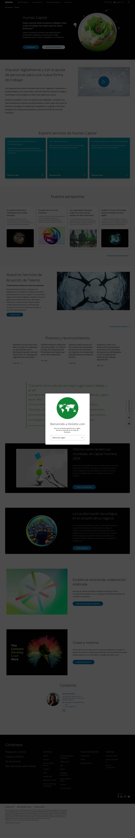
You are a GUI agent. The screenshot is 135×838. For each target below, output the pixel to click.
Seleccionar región (58, 438)
